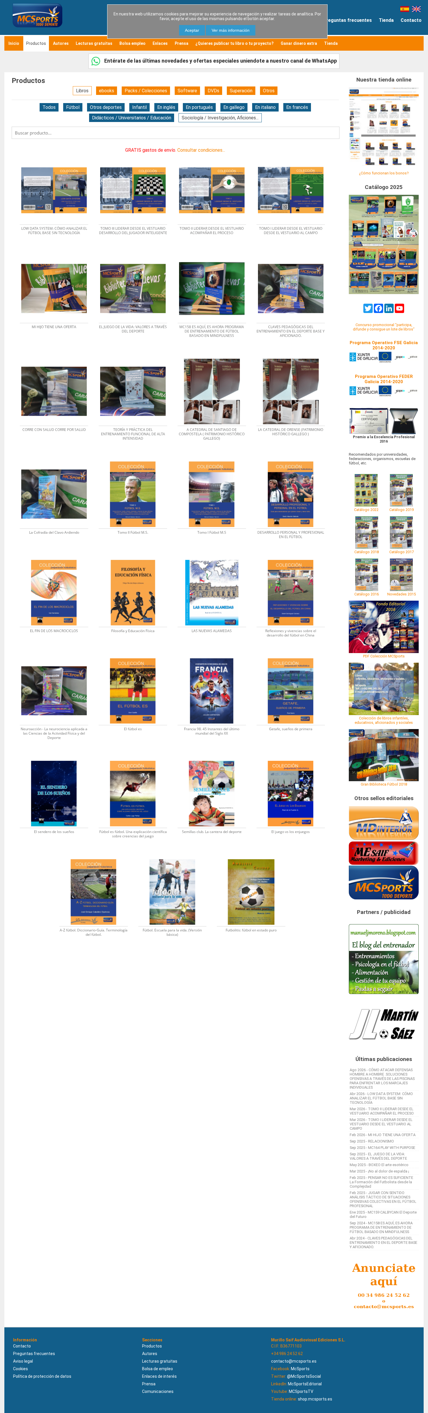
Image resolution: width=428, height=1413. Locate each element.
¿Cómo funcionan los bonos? (383, 173)
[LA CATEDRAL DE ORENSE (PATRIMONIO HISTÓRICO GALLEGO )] (294, 357)
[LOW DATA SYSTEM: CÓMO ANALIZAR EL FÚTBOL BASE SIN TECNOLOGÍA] (57, 155)
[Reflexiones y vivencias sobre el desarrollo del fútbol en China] (294, 558)
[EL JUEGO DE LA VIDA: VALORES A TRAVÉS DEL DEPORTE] (136, 254)
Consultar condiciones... (201, 150)
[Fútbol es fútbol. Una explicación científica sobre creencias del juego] (136, 759)
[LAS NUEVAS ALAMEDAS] (215, 558)
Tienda (386, 20)
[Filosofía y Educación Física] (136, 558)
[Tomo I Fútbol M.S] (215, 459)
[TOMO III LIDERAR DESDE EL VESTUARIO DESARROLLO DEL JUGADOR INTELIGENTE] (136, 155)
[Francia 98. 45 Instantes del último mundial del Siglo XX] (215, 656)
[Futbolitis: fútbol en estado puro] (254, 857)
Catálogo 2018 (366, 552)
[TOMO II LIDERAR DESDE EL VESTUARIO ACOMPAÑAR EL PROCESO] (215, 155)
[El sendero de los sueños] (57, 759)
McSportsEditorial (305, 1384)
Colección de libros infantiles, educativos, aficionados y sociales (384, 720)
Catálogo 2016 (366, 594)
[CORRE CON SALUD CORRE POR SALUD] (57, 357)
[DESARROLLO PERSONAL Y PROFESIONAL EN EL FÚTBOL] (294, 459)
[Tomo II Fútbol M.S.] (136, 459)
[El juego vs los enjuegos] (294, 759)
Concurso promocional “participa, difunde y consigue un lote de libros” (384, 327)
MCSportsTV (301, 1391)
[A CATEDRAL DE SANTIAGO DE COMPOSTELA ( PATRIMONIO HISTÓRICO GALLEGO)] (215, 357)
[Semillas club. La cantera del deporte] (215, 759)
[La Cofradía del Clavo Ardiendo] (57, 459)
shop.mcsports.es (315, 1399)
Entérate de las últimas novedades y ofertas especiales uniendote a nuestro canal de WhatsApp (220, 61)
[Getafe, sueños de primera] (294, 656)
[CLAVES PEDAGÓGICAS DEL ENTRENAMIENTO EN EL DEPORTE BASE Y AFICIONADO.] (294, 254)
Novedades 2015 (401, 594)
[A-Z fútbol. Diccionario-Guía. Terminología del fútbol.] (97, 857)
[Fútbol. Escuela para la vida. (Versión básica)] (176, 857)
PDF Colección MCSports (384, 656)
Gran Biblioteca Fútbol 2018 (384, 784)
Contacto (411, 20)
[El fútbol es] (136, 656)
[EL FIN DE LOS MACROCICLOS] (57, 558)
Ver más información (231, 30)
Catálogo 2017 (401, 552)
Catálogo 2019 (401, 509)
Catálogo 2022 (366, 509)
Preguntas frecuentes (347, 20)
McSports (300, 1368)
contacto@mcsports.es (293, 1361)
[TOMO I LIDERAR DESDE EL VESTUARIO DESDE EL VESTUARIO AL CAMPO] (294, 155)
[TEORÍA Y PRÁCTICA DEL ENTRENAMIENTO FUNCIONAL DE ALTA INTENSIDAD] (136, 357)
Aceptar (192, 30)
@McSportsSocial (304, 1376)
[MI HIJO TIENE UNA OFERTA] (57, 254)
